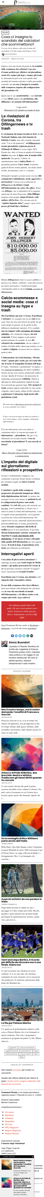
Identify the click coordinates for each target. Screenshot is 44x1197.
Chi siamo (9, 1112)
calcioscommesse (27, 1048)
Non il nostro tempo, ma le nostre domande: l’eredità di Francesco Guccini (20, 712)
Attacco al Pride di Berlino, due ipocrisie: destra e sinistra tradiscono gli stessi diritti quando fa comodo (21, 776)
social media (25, 1054)
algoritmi (13, 1048)
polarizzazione (11, 1054)
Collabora (9, 1118)
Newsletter (9, 1121)
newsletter (32, 628)
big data (4, 508)
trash (36, 1054)
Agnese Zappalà (7, 844)
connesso (17, 1069)
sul (28, 404)
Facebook (34, 625)
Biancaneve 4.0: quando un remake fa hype (22, 110)
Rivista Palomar (12, 1133)
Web (21, 1057)
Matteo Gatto (7, 717)
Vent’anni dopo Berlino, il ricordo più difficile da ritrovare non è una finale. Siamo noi (21, 962)
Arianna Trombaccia (9, 904)
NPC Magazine (12, 1127)
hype (36, 1051)
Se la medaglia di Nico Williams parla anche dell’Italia (19, 839)
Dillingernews (34, 143)
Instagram (5, 628)
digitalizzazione (12, 1051)
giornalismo (26, 1051)
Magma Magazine (13, 1130)
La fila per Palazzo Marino (16, 1023)
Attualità (5, 32)
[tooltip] (12, 635)
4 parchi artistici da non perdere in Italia (21, 900)
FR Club (8, 1124)
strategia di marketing (14, 369)
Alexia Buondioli (11, 54)
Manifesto (9, 1115)
